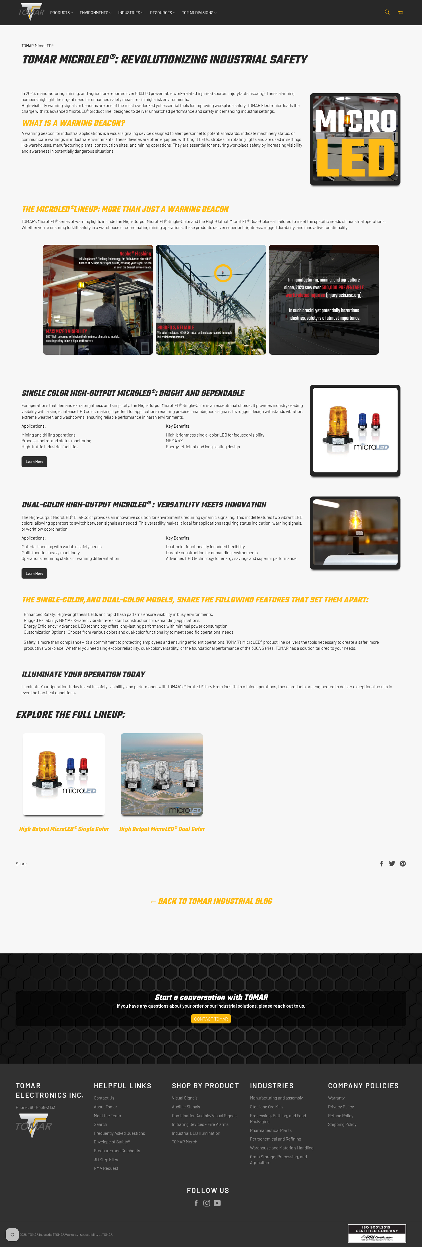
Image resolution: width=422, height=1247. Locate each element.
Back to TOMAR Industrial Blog (214, 901)
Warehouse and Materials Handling (281, 1147)
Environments (94, 12)
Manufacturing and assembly (276, 1097)
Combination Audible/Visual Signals (204, 1115)
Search (100, 1124)
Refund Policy (340, 1115)
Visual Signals (185, 1097)
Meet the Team (107, 1115)
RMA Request (106, 1168)
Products (60, 12)
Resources (161, 12)
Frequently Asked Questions (119, 1133)
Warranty (336, 1097)
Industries (129, 12)
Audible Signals (186, 1106)
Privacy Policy (341, 1106)
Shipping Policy (342, 1124)
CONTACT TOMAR (211, 1018)
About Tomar (105, 1106)
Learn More (34, 461)
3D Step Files (106, 1159)
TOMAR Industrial (40, 1234)
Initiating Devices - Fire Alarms (200, 1124)
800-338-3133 (42, 1107)
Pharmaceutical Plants (271, 1130)
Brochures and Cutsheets (117, 1150)
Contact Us (104, 1097)
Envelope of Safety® (112, 1141)
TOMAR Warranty (66, 1234)
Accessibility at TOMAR (96, 1234)
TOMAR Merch (184, 1141)
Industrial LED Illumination (196, 1133)
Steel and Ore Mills (266, 1106)
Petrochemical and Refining (275, 1138)
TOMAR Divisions (198, 12)
